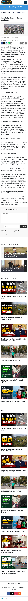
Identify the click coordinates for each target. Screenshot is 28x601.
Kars (10, 12)
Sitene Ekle (13, 589)
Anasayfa (5, 12)
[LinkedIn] (6, 43)
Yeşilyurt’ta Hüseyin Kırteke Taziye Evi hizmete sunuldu (15, 7)
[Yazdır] (11, 43)
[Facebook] (2, 43)
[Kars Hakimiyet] (6, 2)
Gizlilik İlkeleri (21, 587)
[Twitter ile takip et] (12, 593)
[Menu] (25, 2)
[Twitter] (4, 43)
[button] (21, 43)
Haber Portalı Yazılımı (8, 598)
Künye (9, 587)
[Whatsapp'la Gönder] (9, 43)
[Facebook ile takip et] (8, 593)
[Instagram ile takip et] (16, 593)
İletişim (14, 587)
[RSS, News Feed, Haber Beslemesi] (19, 593)
